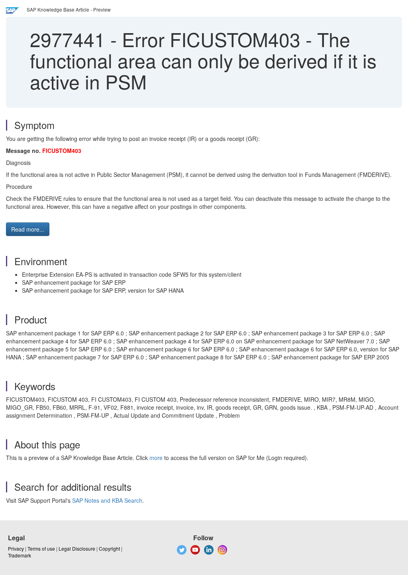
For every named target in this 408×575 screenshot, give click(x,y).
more (156, 458)
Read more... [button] (27, 229)
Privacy (16, 548)
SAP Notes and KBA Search (107, 500)
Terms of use (41, 548)
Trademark (19, 555)
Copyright (109, 548)
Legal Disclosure (77, 548)
